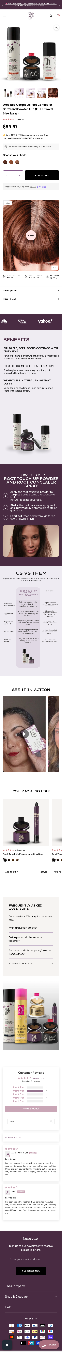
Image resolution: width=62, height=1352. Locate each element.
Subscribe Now (31, 1271)
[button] (24, 734)
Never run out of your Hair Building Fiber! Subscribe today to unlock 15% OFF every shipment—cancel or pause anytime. (31, 4)
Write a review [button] (31, 1108)
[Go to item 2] (19, 93)
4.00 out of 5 (38, 1078)
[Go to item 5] (53, 93)
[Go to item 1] (8, 93)
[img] (11, 1148)
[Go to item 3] (30, 93)
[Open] (7, 1345)
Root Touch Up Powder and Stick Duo (23, 854)
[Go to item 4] (42, 93)
